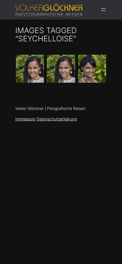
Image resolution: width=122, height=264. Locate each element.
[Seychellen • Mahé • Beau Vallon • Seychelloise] (61, 69)
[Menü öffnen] (103, 9)
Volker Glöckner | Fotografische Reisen (50, 108)
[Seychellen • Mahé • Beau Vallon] (30, 69)
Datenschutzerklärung (57, 118)
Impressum (25, 118)
